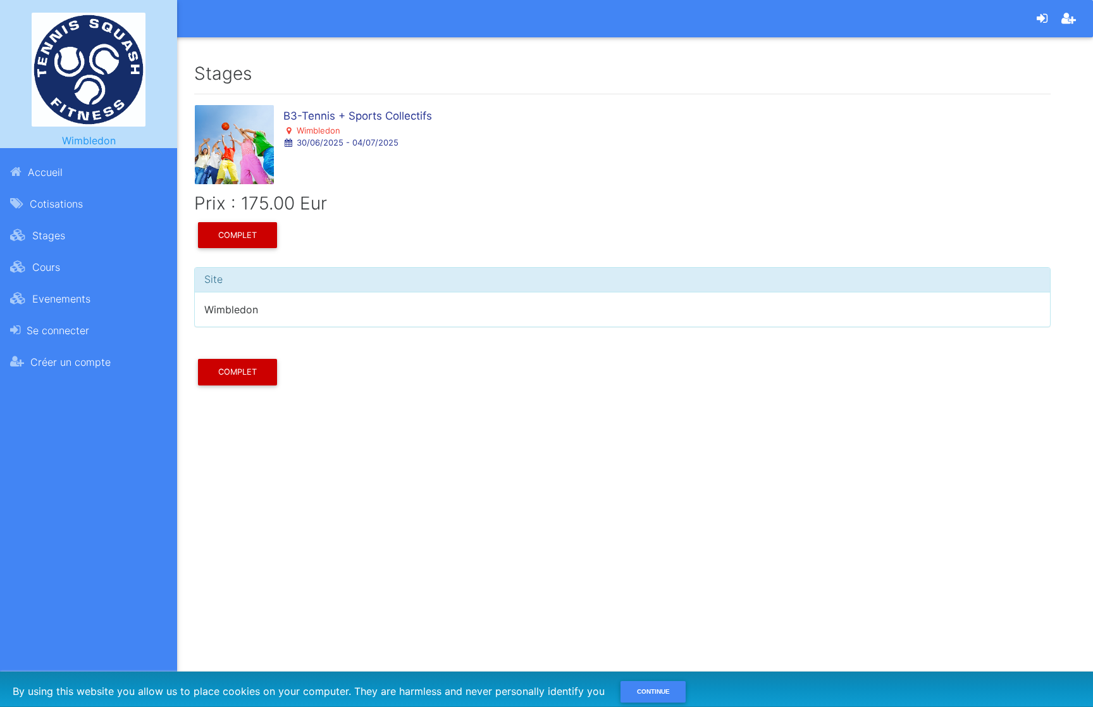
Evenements (59, 298)
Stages (47, 235)
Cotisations (55, 203)
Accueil (44, 172)
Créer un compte (69, 362)
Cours (44, 267)
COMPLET (237, 235)
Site (213, 279)
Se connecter (56, 330)
